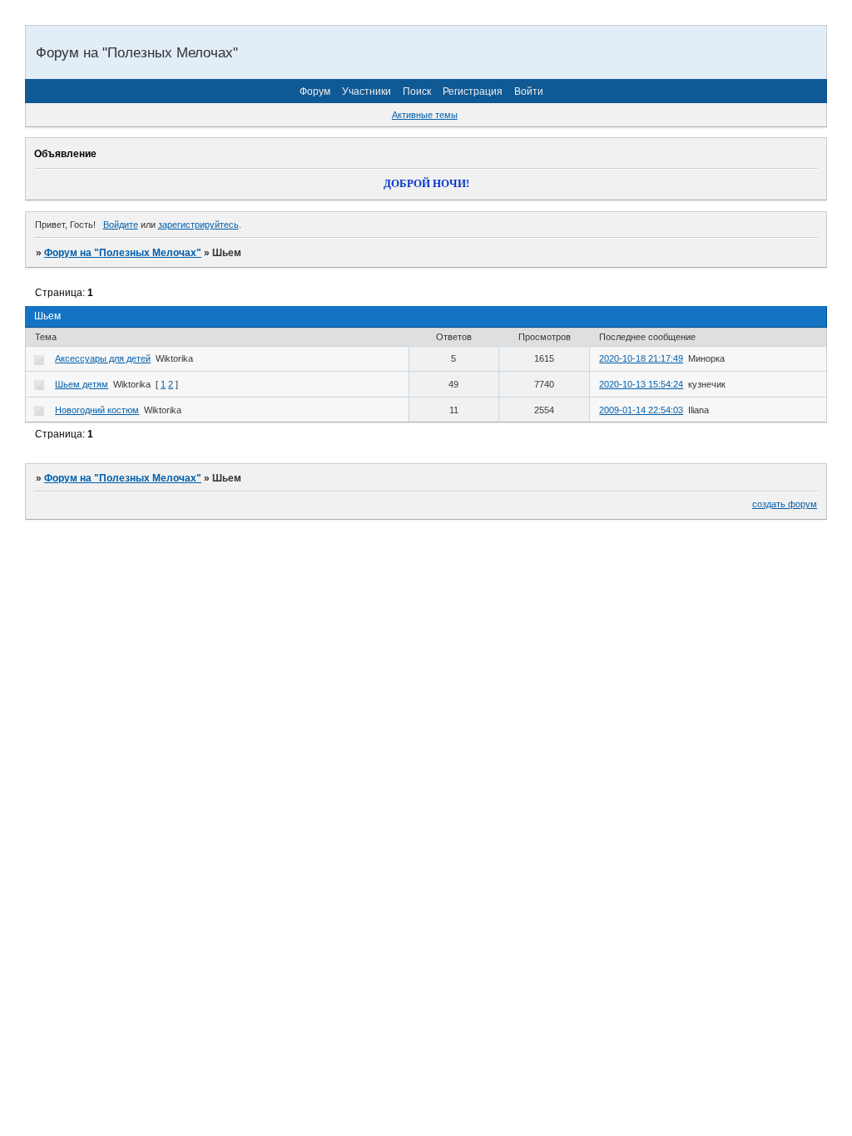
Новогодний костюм (97, 410)
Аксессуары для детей (103, 358)
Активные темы (425, 115)
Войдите (120, 225)
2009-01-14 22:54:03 (641, 410)
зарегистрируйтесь (198, 225)
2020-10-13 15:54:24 (641, 384)
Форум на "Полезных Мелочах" (122, 253)
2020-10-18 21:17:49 (641, 358)
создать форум (784, 504)
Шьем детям (81, 384)
